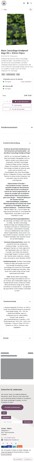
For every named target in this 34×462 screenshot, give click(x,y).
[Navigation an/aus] (31, 3)
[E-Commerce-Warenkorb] (24, 3)
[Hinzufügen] (10, 101)
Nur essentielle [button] (18, 459)
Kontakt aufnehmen (12, 407)
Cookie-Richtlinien (6, 454)
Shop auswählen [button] (26, 82)
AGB (4, 413)
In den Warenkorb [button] (23, 101)
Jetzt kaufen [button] (18, 105)
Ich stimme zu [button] (28, 459)
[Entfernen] (4, 101)
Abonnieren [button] (27, 422)
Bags (5, 9)
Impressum (6, 417)
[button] (31, 9)
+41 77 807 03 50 (9, 438)
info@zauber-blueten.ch (11, 440)
